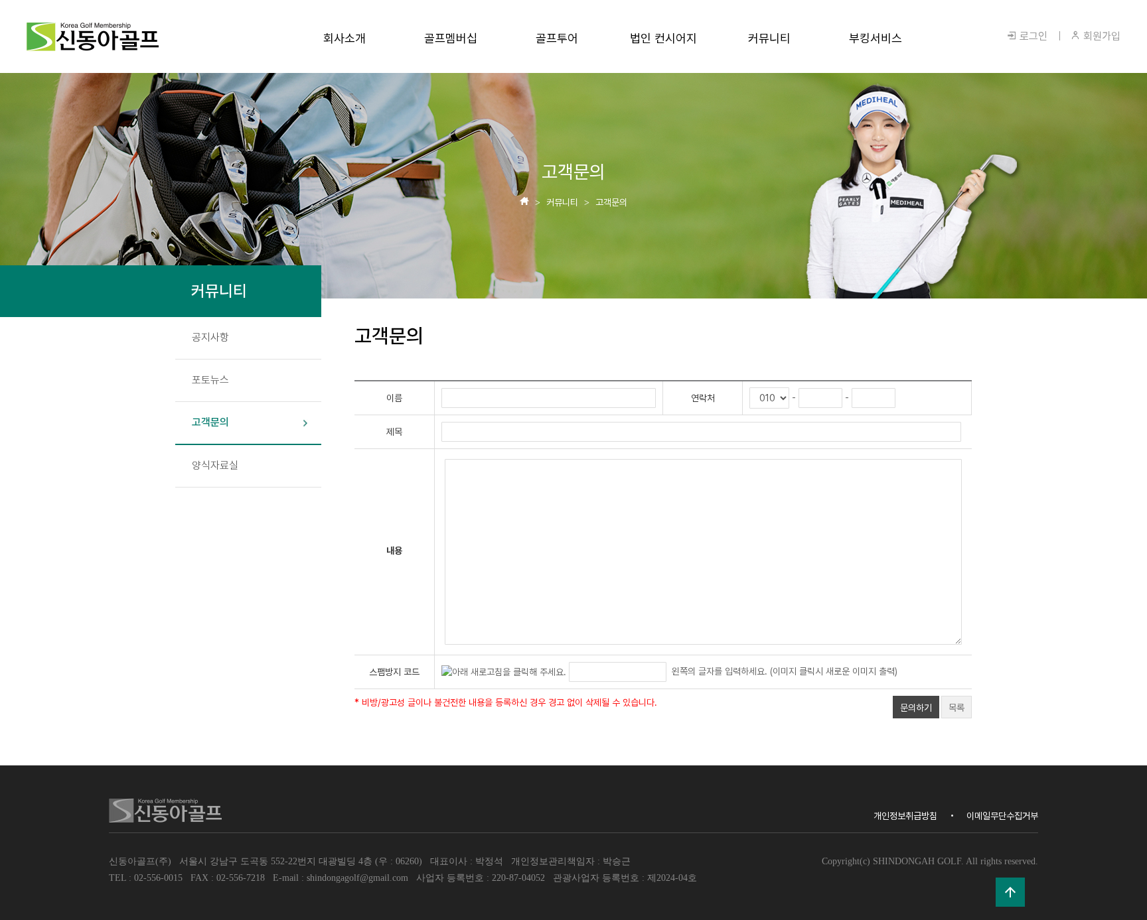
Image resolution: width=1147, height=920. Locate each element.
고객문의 (210, 422)
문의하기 (916, 707)
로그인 (1032, 36)
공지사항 (210, 337)
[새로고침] (503, 671)
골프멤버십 (450, 38)
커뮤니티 (769, 38)
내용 (394, 550)
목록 (956, 707)
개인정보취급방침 (905, 816)
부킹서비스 (875, 38)
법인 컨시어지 (663, 38)
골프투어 (557, 38)
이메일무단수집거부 (1002, 816)
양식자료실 (215, 465)
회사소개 (344, 38)
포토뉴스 (210, 379)
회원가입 (1100, 36)
